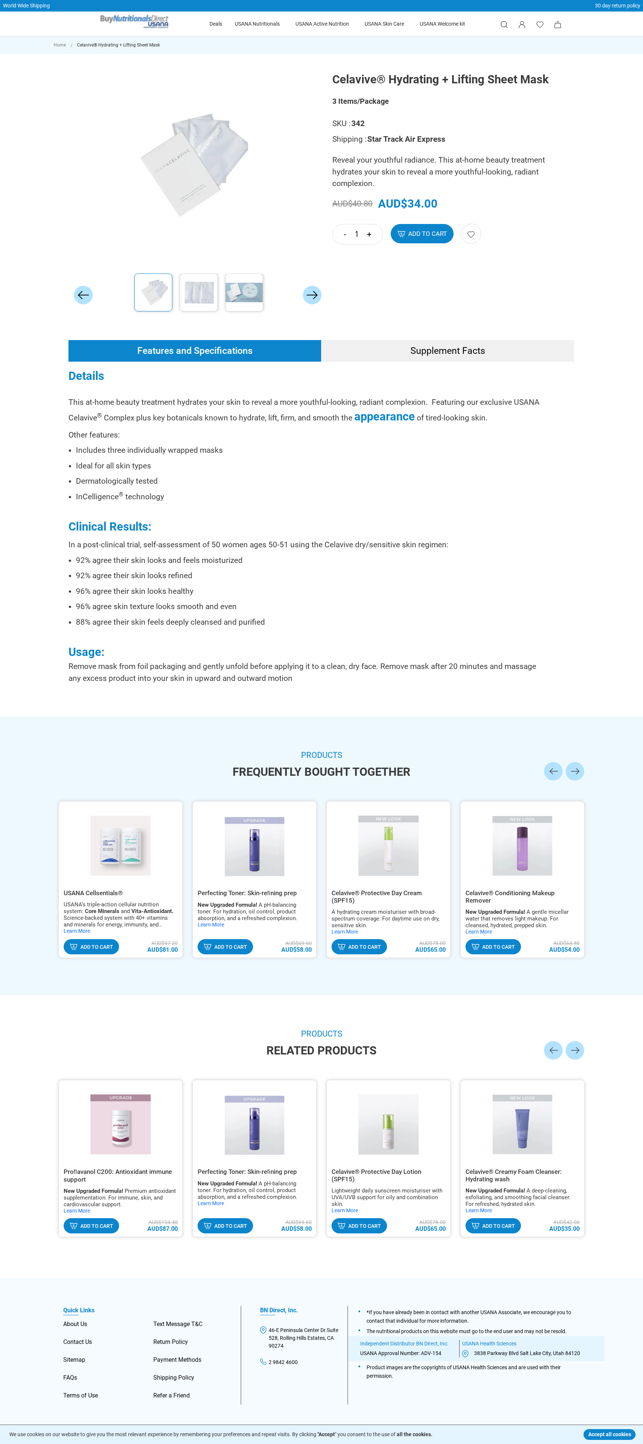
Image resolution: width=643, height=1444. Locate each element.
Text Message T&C (177, 1324)
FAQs (70, 1377)
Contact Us (77, 1341)
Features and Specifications (195, 350)
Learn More (77, 931)
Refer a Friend (171, 1395)
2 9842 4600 (283, 1362)
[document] (322, 1434)
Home (60, 45)
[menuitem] (216, 24)
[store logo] (134, 22)
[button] (83, 166)
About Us (75, 1324)
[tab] (195, 351)
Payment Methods (177, 1359)
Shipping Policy (173, 1377)
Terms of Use (80, 1395)
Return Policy (170, 1341)
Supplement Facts (447, 350)
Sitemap (74, 1359)
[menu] (337, 24)
